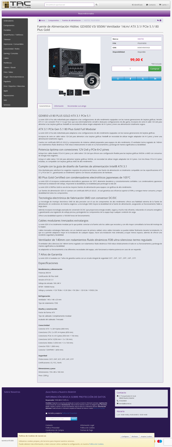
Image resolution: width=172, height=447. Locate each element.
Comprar (154, 68)
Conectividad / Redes (12, 49)
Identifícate (138, 5)
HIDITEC (141, 39)
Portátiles (7, 30)
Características (44, 106)
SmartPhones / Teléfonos (13, 35)
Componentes (9, 25)
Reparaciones (9, 95)
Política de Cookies (96, 444)
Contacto (152, 5)
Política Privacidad (52, 428)
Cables (6, 58)
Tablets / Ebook (10, 67)
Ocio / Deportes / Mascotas (14, 86)
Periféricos (8, 63)
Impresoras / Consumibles (14, 44)
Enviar (74, 419)
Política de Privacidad (99, 408)
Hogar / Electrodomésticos (14, 77)
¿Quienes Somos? (52, 432)
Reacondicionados (86, 13)
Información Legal (87, 425)
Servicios (7, 105)
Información (59, 106)
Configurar (125, 436)
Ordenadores (9, 21)
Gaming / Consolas (11, 53)
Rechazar (135, 436)
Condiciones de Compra (55, 430)
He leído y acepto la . (62, 413)
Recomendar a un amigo (77, 106)
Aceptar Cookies (146, 436)
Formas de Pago (86, 430)
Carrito (164, 5)
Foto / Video (8, 72)
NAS (5, 100)
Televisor (7, 39)
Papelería (7, 81)
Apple (6, 91)
